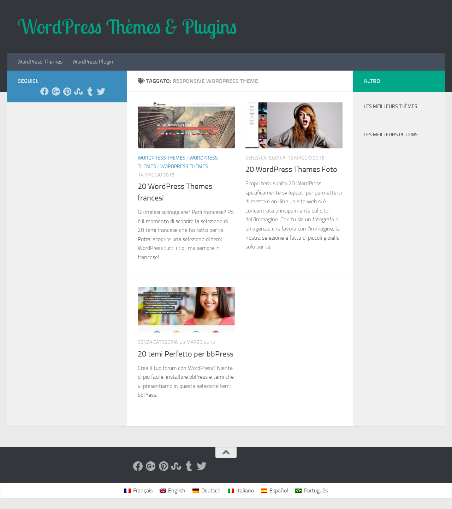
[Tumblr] (89, 91)
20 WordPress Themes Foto (291, 169)
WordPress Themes (40, 61)
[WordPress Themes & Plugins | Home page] (127, 26)
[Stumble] (78, 91)
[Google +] (56, 91)
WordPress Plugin (92, 61)
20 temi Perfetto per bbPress (185, 354)
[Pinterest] (67, 91)
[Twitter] (101, 91)
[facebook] (44, 91)
